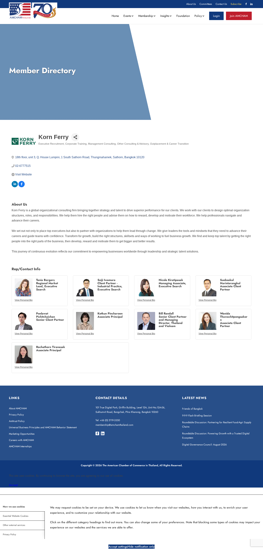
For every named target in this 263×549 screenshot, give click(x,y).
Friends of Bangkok (192, 408)
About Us (191, 4)
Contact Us (221, 4)
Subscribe (236, 4)
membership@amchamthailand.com (114, 425)
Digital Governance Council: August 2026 (204, 444)
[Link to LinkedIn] (251, 4)
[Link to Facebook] (246, 4)
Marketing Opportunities (22, 434)
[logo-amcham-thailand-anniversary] (33, 11)
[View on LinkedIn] (15, 186)
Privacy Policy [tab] (9, 534)
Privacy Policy (16, 414)
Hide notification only (141, 547)
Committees (205, 4)
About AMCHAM (18, 408)
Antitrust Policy (17, 421)
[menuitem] (191, 4)
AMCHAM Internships (20, 446)
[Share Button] (75, 137)
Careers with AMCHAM (21, 440)
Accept (13, 485)
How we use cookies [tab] (14, 506)
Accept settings (118, 547)
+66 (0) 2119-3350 (110, 420)
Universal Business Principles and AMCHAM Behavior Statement (43, 427)
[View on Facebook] (21, 186)
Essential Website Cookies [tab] (15, 516)
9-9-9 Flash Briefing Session (197, 415)
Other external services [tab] (14, 525)
